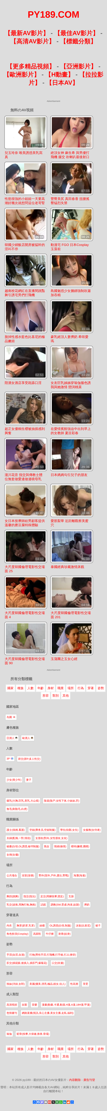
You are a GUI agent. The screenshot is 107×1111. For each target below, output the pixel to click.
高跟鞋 (37, 933)
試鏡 (43, 904)
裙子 (98, 925)
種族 (20, 688)
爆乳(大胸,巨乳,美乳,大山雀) (23, 800)
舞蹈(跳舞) (13, 896)
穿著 (91, 688)
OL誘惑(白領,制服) (60, 925)
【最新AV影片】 (27, 33)
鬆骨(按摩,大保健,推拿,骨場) (33, 1033)
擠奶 (86, 904)
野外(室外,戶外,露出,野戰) (54, 875)
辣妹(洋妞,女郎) (16, 983)
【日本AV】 (62, 82)
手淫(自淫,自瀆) (16, 954)
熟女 (46, 846)
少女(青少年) (14, 779)
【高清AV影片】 (32, 41)
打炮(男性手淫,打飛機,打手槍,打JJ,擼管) (52, 954)
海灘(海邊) (80, 875)
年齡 (40, 688)
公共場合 (12, 875)
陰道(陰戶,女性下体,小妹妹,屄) (61, 800)
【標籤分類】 (78, 41)
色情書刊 (12, 1012)
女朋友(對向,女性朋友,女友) (51, 838)
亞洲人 (11, 738)
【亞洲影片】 (78, 66)
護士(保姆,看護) (16, 829)
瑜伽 (9, 1033)
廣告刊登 (89, 1080)
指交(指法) (30, 896)
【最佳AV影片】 (76, 33)
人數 (30, 688)
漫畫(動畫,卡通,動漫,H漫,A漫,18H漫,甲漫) (66, 1004)
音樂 (34, 1004)
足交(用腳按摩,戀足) (52, 896)
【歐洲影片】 (22, 74)
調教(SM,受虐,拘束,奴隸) (65, 904)
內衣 (9, 925)
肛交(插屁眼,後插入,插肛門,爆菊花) (27, 962)
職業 (60, 688)
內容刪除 (75, 1080)
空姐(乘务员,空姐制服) (42, 829)
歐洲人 (26, 738)
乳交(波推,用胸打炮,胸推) (21, 904)
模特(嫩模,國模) (80, 846)
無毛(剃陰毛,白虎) (17, 808)
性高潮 (74, 983)
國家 (10, 688)
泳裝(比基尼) (83, 925)
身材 (50, 688)
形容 (45, 695)
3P (9, 758)
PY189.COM (53, 14)
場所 (71, 688)
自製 (24, 1004)
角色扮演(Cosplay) (17, 933)
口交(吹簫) (58, 962)
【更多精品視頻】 (31, 66)
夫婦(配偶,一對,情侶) (19, 838)
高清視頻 (12, 1004)
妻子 (28, 779)
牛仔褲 (50, 933)
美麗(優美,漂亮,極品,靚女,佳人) (47, 983)
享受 (85, 983)
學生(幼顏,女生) (69, 829)
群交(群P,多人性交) (29, 758)
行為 (81, 688)
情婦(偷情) (60, 846)
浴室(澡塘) (28, 875)
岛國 (10, 717)
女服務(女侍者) (91, 829)
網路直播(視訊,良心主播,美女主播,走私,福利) (47, 1012)
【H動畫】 (59, 74)
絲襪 (42, 925)
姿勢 (101, 688)
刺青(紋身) (64, 933)
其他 (65, 695)
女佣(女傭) (13, 854)
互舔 (71, 896)
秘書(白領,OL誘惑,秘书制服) (23, 846)
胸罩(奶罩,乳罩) (26, 925)
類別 (55, 695)
